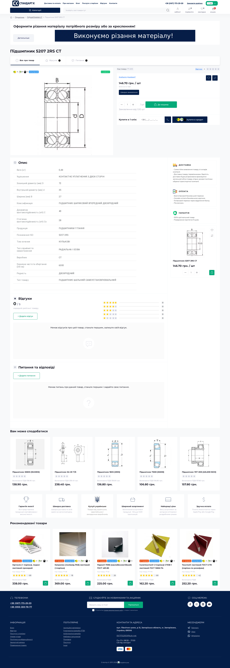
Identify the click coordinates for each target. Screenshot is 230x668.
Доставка (185, 165)
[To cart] (211, 272)
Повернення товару (18, 645)
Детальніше (23, 38)
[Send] (168, 119)
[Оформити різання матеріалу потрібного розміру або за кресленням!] (125, 36)
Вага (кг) (21, 170)
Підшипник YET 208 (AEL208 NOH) (199, 472)
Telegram (195, 628)
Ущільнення (23, 176)
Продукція (22, 228)
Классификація (24, 203)
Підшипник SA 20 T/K (65, 472)
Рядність (21, 273)
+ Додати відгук (25, 316)
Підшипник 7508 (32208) (151, 472)
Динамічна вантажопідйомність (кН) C (31, 211)
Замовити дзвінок (195, 3)
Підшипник (19, 17)
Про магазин (68, 3)
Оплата (183, 191)
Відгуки (103, 3)
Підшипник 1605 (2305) (108, 472)
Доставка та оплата (52, 3)
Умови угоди (15, 636)
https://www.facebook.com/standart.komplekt (190, 604)
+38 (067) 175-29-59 (20, 603)
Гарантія (184, 213)
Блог (78, 3)
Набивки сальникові (71, 636)
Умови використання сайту (113, 610)
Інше (65, 645)
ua (211, 3)
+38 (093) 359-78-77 (21, 607)
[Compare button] (215, 78)
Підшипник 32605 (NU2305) (26, 472)
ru (215, 3)
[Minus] (121, 104)
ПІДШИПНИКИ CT (34, 17)
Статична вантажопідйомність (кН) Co (32, 220)
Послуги (67, 642)
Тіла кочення (23, 241)
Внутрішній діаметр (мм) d (30, 190)
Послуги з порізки (90, 3)
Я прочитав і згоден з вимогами (116, 610)
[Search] (167, 10)
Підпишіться (133, 605)
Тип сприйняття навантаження (25, 249)
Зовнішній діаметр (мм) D (30, 183)
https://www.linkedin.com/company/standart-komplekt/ (203, 604)
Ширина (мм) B (24, 196)
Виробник (22, 257)
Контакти (113, 3)
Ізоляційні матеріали (72, 628)
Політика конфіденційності (21, 639)
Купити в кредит (195, 119)
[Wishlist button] (208, 78)
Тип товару (23, 280)
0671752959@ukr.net (126, 635)
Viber (193, 632)
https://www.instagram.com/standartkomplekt (196, 604)
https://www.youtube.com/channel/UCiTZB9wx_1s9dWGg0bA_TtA (209, 604)
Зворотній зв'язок (17, 642)
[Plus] (133, 104)
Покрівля (67, 639)
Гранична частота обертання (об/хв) (31, 265)
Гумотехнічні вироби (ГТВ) (74, 631)
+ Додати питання (26, 375)
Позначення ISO (25, 235)
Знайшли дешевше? (127, 77)
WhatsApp (195, 636)
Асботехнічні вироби (72, 634)
